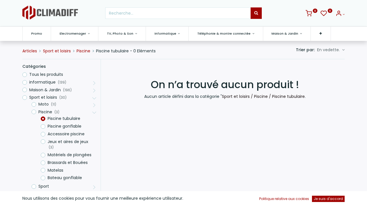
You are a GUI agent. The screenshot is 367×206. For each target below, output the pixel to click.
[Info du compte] (340, 14)
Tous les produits (46, 74)
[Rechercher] (256, 13)
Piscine (83, 51)
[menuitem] (37, 34)
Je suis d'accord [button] (328, 198)
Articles (29, 51)
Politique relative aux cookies (284, 198)
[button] (321, 34)
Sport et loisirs (57, 51)
